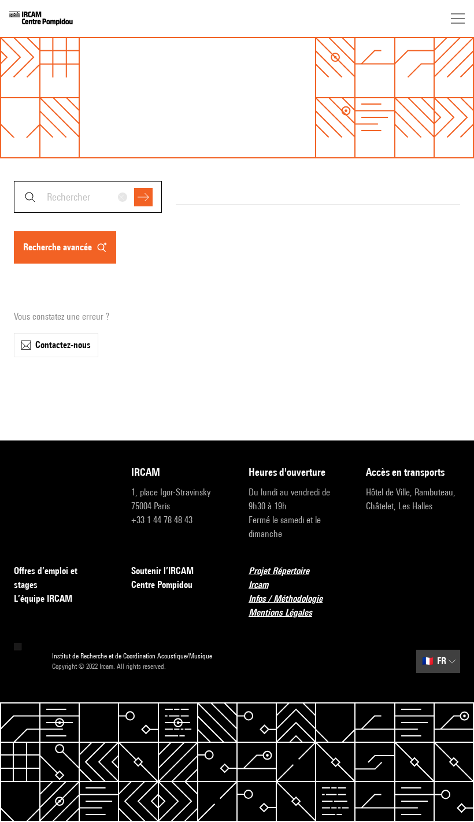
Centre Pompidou (161, 584)
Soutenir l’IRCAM (162, 570)
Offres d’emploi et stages (45, 577)
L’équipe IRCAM (43, 598)
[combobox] (88, 197)
